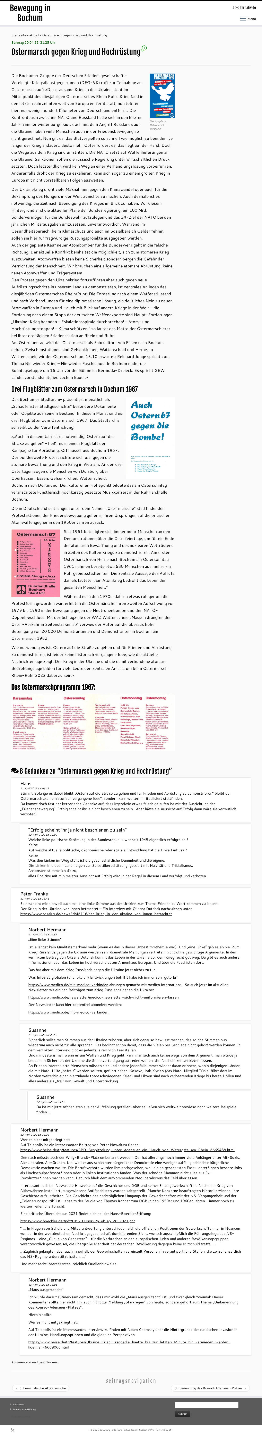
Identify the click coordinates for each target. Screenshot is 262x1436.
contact (26, 1416)
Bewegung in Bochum (30, 13)
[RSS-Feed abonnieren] (14, 1430)
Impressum (18, 1404)
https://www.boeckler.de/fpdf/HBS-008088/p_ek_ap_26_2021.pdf (77, 1221)
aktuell (34, 35)
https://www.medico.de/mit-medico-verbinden (68, 984)
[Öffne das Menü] (243, 19)
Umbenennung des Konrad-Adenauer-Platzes (210, 1388)
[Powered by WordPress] (170, 1429)
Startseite (18, 35)
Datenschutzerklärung (24, 1409)
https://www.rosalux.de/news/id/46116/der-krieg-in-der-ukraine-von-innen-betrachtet (96, 913)
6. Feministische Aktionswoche (40, 1388)
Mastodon (16, 1416)
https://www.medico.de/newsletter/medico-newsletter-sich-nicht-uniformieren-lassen (103, 997)
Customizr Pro (146, 1429)
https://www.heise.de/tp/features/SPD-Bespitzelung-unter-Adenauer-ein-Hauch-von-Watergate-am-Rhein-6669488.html (127, 1149)
